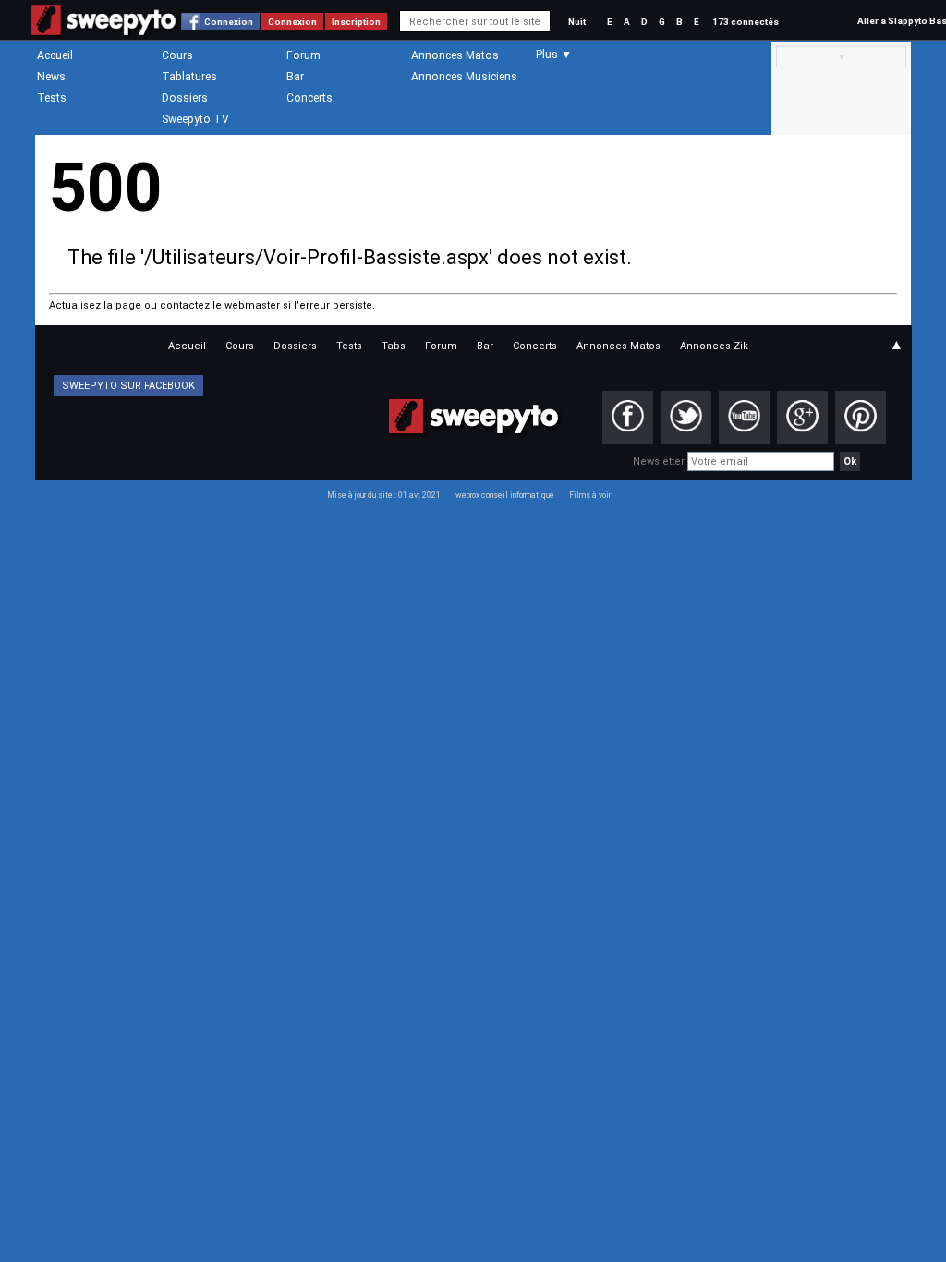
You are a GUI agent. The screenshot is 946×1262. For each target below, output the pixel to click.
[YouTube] (744, 417)
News (51, 76)
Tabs (394, 346)
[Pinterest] (860, 417)
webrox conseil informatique (504, 495)
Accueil (55, 55)
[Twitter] (686, 417)
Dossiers (185, 97)
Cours (177, 55)
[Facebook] (627, 417)
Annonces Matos (455, 55)
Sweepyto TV (195, 119)
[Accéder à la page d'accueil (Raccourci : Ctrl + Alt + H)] (104, 29)
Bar (295, 76)
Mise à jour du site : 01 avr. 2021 (384, 495)
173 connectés (745, 22)
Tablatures (189, 76)
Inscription (356, 22)
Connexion (228, 22)
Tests (52, 97)
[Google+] (802, 417)
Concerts (309, 97)
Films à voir (590, 495)
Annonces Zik (714, 346)
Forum (303, 55)
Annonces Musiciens (464, 76)
